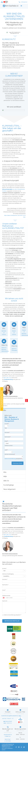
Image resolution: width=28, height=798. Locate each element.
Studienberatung (8, 379)
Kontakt (7, 712)
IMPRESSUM (9, 748)
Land (6, 450)
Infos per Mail (20, 712)
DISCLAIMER (4, 748)
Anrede (7, 423)
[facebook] (16, 747)
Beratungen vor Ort (7, 730)
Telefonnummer (9, 445)
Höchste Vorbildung (10, 454)
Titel (6, 428)
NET (9, 747)
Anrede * (4, 568)
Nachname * (5, 584)
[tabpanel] (14, 441)
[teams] (24, 747)
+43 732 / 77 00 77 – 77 (7, 718)
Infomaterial (24, 2)
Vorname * (5, 579)
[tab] (14, 410)
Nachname (8, 437)
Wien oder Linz (7, 377)
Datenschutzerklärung (10, 458)
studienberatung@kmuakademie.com (10, 715)
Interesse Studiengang (8, 574)
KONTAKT (4, 749)
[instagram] (18, 747)
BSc (20, 716)
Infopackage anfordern (17, 463)
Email (6, 441)
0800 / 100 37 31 (8, 723)
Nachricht (4, 601)
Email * (4, 590)
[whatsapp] (21, 747)
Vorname (7, 432)
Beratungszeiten (20, 729)
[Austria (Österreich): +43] (4, 597)
